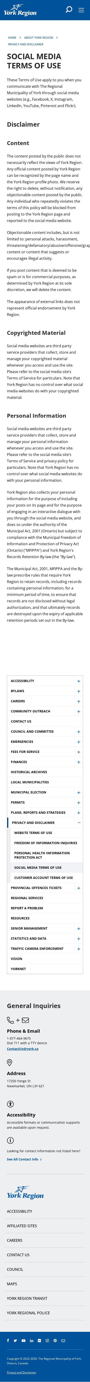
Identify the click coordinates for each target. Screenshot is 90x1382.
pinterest (55, 1340)
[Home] (20, 10)
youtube (23, 1340)
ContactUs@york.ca (22, 1049)
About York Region (38, 38)
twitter (15, 1340)
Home (12, 38)
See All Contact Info (22, 1159)
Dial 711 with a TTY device (27, 1043)
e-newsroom (63, 1340)
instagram (47, 1340)
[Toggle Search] (69, 9)
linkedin (31, 1340)
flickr (39, 1340)
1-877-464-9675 (19, 1038)
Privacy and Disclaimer (25, 44)
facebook (8, 1340)
